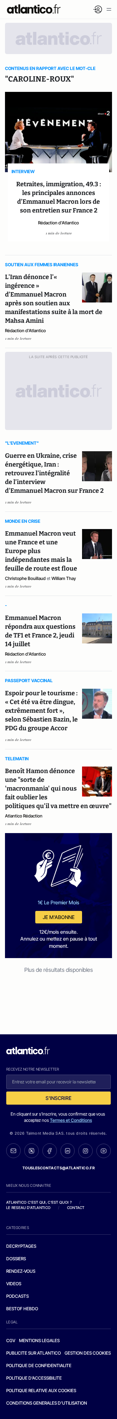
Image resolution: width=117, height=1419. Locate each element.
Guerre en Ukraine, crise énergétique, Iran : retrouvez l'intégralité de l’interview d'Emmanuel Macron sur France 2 (54, 473)
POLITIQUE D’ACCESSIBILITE (34, 1378)
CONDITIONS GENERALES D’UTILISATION (46, 1403)
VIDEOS (13, 1283)
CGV (10, 1340)
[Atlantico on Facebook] (49, 1150)
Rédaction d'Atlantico (58, 222)
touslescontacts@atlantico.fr (58, 1168)
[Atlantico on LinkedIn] (68, 1150)
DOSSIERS (16, 1258)
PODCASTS (17, 1296)
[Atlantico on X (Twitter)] (31, 1150)
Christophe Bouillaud (25, 578)
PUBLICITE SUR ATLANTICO (33, 1353)
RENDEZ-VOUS (20, 1271)
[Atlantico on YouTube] (103, 1151)
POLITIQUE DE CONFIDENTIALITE (38, 1365)
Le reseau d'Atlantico (28, 1207)
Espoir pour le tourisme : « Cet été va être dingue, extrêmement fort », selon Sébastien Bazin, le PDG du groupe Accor (41, 710)
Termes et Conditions (71, 1120)
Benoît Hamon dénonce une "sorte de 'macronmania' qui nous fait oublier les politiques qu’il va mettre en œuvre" (58, 788)
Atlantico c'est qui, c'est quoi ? (39, 1202)
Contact (76, 1207)
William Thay (63, 578)
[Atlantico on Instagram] (85, 1151)
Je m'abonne (59, 917)
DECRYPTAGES (21, 1246)
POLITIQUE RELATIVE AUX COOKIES (41, 1390)
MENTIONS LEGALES (39, 1340)
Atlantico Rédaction (23, 815)
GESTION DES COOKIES (88, 1353)
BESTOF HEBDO (22, 1308)
